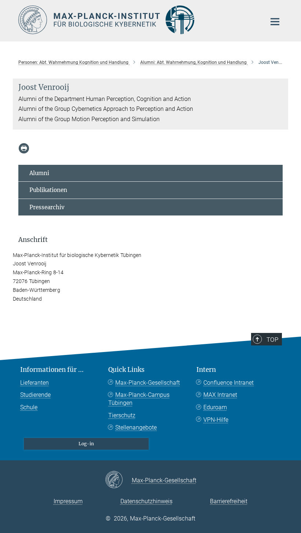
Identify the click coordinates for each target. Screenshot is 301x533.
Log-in (86, 443)
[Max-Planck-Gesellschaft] (118, 480)
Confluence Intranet (228, 382)
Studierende (35, 394)
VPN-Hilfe (215, 419)
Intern (206, 369)
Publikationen (48, 189)
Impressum (68, 501)
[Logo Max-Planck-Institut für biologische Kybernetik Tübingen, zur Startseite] (137, 20)
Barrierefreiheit (228, 501)
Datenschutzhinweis (146, 501)
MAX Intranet (220, 394)
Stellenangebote (136, 427)
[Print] (23, 148)
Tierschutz (121, 415)
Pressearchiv (47, 207)
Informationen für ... (52, 369)
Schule (28, 407)
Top (272, 339)
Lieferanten (34, 382)
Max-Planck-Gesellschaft (147, 382)
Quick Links (126, 369)
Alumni (39, 173)
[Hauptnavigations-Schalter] (275, 21)
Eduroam (215, 407)
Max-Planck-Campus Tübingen (139, 398)
